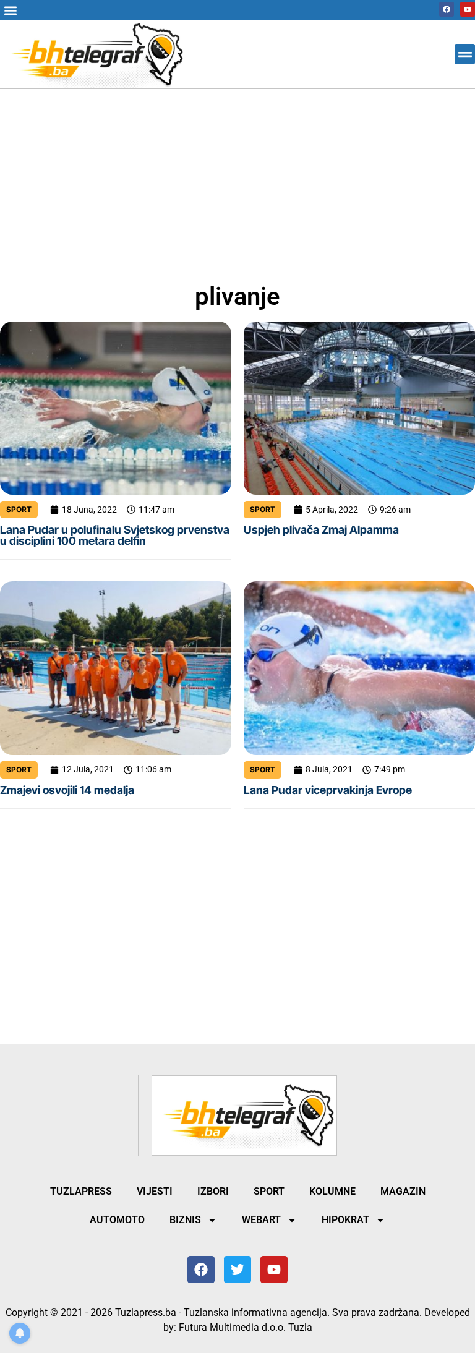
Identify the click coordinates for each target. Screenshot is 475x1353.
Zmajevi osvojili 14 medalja (67, 789)
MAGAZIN (403, 1191)
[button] (10, 10)
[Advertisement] (237, 180)
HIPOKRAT (345, 1220)
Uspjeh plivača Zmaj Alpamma (321, 529)
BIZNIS (185, 1220)
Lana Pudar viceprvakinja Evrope (328, 789)
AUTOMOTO (117, 1220)
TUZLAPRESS (81, 1191)
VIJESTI (155, 1191)
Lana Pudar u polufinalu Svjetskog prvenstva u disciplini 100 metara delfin (114, 535)
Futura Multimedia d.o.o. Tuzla (245, 1327)
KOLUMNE (332, 1191)
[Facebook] (446, 9)
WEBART (261, 1220)
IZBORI (213, 1191)
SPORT (19, 509)
